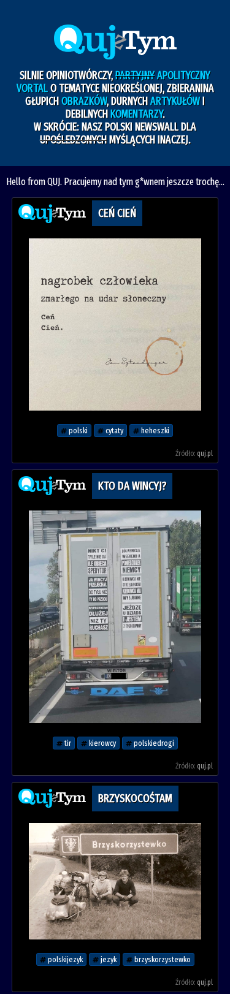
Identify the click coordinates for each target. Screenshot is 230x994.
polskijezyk (64, 959)
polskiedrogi (153, 743)
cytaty (113, 430)
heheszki (154, 430)
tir (67, 743)
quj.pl (205, 453)
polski (77, 430)
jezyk (108, 959)
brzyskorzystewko (161, 959)
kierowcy (101, 743)
